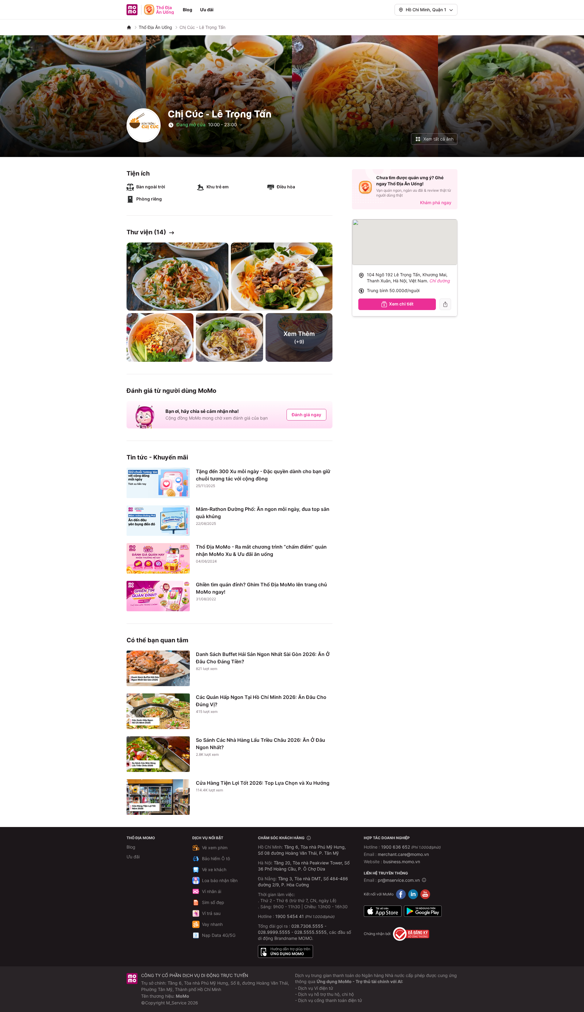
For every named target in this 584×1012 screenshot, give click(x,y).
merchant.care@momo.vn (403, 854)
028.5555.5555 (310, 932)
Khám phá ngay (435, 202)
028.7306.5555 (307, 926)
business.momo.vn (401, 861)
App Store (382, 911)
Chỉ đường (439, 280)
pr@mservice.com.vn (399, 880)
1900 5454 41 (289, 916)
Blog (187, 9)
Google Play (423, 911)
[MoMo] (129, 27)
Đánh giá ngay (306, 414)
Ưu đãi (207, 9)
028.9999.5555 (274, 932)
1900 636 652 (411, 847)
